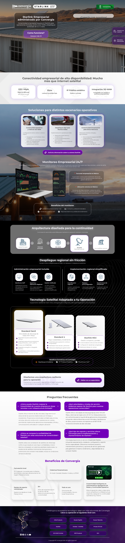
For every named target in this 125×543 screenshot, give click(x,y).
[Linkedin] (21, 535)
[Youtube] (30, 535)
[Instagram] (25, 535)
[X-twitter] (28, 535)
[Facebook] (23, 535)
